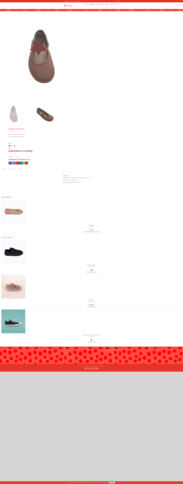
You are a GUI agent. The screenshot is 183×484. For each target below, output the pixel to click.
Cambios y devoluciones (68, 359)
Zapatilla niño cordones (91, 265)
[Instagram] (110, 352)
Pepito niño (91, 300)
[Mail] (112, 352)
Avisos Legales (66, 350)
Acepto (110, 482)
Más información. (106, 482)
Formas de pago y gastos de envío (69, 357)
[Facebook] (108, 352)
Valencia (104, 366)
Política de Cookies (67, 355)
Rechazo (113, 482)
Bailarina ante (91, 224)
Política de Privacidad (67, 352)
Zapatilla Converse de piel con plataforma (91, 334)
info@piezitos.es (79, 1)
